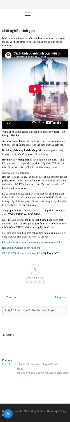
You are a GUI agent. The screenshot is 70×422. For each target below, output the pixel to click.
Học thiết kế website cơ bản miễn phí (21, 247)
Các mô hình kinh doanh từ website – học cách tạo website (32, 242)
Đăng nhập (60, 297)
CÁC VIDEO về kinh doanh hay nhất (21, 253)
